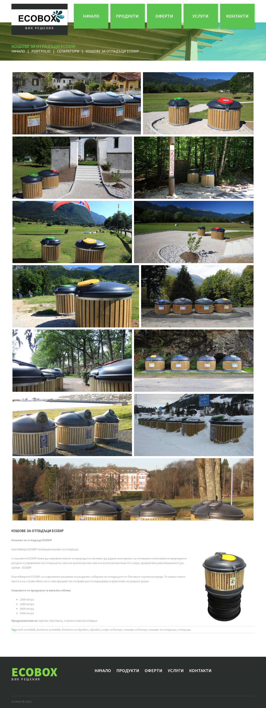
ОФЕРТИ (164, 16)
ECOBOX (34, 672)
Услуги (200, 16)
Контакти (237, 16)
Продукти (127, 16)
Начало (91, 16)
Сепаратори (68, 51)
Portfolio (40, 51)
